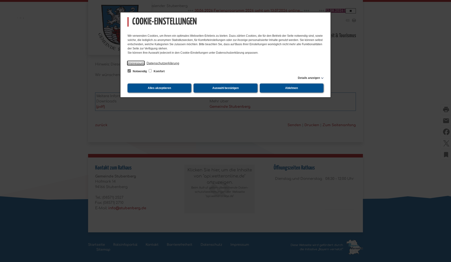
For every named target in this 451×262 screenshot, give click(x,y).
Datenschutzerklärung (163, 63)
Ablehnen (291, 88)
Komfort (159, 71)
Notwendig (140, 71)
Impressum (136, 63)
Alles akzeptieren (159, 88)
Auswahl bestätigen (225, 88)
